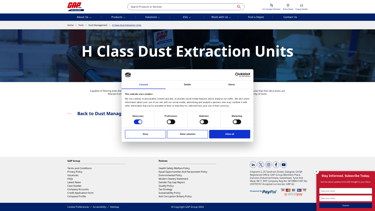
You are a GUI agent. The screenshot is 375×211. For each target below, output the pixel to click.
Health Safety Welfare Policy (174, 168)
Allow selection (187, 134)
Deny (145, 134)
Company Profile (76, 196)
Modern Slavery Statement (173, 178)
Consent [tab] (143, 84)
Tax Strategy (165, 189)
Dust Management (98, 25)
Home (70, 25)
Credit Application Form (80, 192)
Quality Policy (166, 185)
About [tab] (231, 84)
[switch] (171, 122)
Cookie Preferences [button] (78, 207)
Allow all (229, 134)
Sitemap (114, 207)
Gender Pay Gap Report (172, 182)
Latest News (74, 182)
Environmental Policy (170, 175)
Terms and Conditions (79, 168)
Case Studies (74, 185)
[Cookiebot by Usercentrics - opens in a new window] (237, 75)
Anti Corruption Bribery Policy (175, 196)
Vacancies (72, 175)
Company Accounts (78, 189)
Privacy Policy (74, 171)
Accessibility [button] (99, 207)
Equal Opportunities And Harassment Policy (183, 171)
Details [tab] (187, 84)
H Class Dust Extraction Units (126, 25)
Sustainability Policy (169, 192)
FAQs (70, 178)
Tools (81, 25)
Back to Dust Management (106, 113)
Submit (345, 205)
